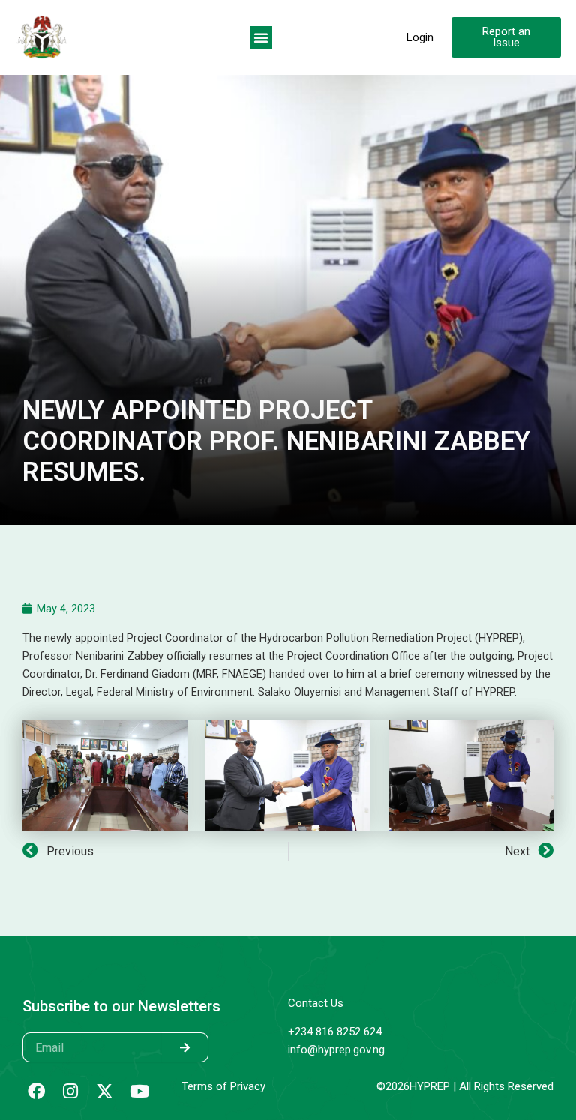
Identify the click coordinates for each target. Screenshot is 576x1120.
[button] (261, 37)
